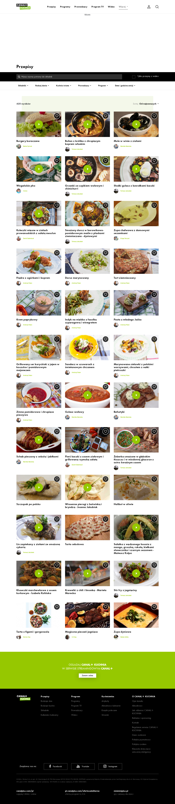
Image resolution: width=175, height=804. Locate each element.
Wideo (111, 6)
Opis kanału (137, 701)
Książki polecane (109, 710)
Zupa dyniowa (122, 631)
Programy (65, 6)
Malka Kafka (124, 637)
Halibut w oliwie (123, 504)
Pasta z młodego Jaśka (127, 319)
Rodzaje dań (46, 701)
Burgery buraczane (27, 141)
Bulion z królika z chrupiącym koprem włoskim (82, 142)
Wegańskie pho (25, 185)
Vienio (25, 191)
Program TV (97, 6)
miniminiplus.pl (121, 791)
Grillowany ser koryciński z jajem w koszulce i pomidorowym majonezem (37, 367)
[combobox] (69, 76)
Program (102, 85)
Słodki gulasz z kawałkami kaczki (134, 185)
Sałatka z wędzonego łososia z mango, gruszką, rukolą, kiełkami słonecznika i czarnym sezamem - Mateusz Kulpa (134, 549)
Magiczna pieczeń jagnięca (81, 631)
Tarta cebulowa (74, 544)
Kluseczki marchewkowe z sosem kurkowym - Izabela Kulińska (36, 592)
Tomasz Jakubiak (77, 149)
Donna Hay (26, 637)
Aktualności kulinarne (111, 705)
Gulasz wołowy (74, 411)
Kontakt (135, 722)
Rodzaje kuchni (47, 705)
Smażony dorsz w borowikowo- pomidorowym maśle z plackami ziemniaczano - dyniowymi (84, 233)
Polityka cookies (139, 744)
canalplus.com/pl (24, 791)
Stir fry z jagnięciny (125, 590)
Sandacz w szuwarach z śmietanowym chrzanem (79, 366)
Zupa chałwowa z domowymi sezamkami (131, 232)
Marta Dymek (27, 146)
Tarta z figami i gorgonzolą (32, 631)
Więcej (122, 6)
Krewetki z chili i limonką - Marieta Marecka (85, 592)
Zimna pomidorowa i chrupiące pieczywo (35, 413)
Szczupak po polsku (28, 504)
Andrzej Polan (27, 283)
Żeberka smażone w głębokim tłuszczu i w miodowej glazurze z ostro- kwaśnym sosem (134, 459)
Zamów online (87, 675)
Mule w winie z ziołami (127, 141)
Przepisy (51, 6)
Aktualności (137, 705)
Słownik (105, 715)
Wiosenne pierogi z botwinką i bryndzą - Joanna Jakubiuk (83, 506)
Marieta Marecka (125, 146)
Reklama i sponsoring (141, 718)
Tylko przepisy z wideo (148, 76)
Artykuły (105, 701)
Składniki (22, 85)
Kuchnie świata (63, 85)
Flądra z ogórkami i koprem (33, 277)
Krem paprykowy (26, 319)
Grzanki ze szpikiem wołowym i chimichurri (84, 187)
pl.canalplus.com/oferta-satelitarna (82, 791)
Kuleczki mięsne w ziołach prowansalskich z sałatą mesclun (36, 232)
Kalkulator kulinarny (49, 715)
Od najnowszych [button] (148, 103)
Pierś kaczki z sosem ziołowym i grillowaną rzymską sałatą (84, 458)
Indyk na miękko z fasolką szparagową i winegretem (81, 321)
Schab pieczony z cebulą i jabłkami (37, 456)
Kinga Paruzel (124, 238)
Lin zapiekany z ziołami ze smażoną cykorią (38, 546)
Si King (73, 637)
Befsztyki (119, 411)
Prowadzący (80, 6)
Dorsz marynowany (77, 277)
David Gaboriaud (28, 238)
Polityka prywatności (141, 739)
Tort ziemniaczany (125, 277)
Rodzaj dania (41, 85)
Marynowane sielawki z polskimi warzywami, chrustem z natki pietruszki (133, 367)
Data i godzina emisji (124, 85)
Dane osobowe (139, 735)
